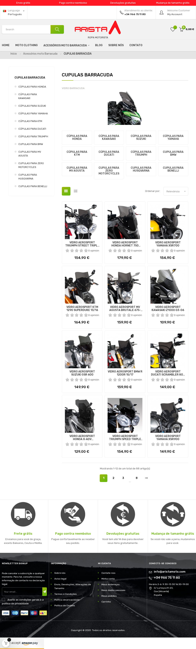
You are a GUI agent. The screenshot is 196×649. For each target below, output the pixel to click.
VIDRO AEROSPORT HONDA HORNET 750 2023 (125, 244)
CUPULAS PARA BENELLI (32, 186)
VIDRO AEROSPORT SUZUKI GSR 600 (82, 373)
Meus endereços (110, 584)
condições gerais (29, 599)
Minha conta (108, 578)
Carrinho (106, 601)
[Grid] (66, 191)
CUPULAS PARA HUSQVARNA (27, 176)
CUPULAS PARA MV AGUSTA (29, 153)
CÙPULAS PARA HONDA (32, 86)
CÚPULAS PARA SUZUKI (32, 105)
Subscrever (44, 591)
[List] (75, 191)
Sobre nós (59, 573)
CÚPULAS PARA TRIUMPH (33, 136)
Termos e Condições (65, 594)
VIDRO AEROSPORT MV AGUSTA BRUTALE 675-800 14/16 (125, 309)
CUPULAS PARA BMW (30, 144)
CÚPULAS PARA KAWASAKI (27, 96)
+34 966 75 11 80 (167, 577)
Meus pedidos (109, 596)
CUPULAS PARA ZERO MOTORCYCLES (31, 165)
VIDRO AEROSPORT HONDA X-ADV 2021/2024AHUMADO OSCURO (82, 438)
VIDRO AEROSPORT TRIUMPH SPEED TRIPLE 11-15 (125, 438)
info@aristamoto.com (169, 571)
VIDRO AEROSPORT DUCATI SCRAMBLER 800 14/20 (168, 373)
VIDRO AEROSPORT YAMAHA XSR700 (168, 244)
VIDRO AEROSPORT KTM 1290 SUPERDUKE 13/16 (82, 309)
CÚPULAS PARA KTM (30, 121)
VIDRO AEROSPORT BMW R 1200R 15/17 (125, 373)
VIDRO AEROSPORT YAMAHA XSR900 (168, 438)
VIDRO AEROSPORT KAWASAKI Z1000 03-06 (168, 309)
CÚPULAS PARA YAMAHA (33, 113)
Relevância (176, 191)
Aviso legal (60, 578)
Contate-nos (108, 573)
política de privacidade (15, 603)
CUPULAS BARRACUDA (30, 77)
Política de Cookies (64, 605)
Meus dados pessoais (113, 590)
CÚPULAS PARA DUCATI (32, 128)
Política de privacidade (67, 599)
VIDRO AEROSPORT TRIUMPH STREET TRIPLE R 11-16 (82, 244)
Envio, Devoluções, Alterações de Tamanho (72, 586)
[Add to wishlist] (173, 29)
